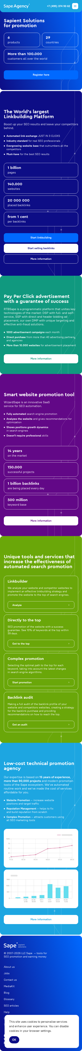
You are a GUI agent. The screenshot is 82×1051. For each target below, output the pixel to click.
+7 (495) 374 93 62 (58, 6)
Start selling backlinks (41, 248)
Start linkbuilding (41, 237)
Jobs (7, 973)
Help (7, 1012)
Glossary (9, 999)
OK (14, 1039)
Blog (6, 992)
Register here (41, 74)
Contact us (10, 979)
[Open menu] (75, 6)
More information (41, 259)
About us (9, 967)
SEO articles (11, 1005)
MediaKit (9, 986)
